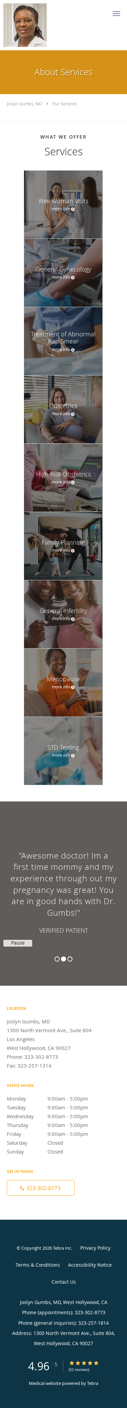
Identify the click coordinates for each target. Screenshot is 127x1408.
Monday (47, 1098)
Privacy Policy (95, 1248)
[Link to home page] (31, 25)
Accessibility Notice (90, 1265)
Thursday (47, 1125)
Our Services (64, 104)
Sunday (35, 1151)
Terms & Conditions (38, 1265)
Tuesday (47, 1107)
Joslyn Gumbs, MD (24, 104)
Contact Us (63, 1282)
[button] (116, 13)
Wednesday (47, 1116)
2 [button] (63, 959)
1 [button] (57, 959)
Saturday (35, 1142)
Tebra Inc (62, 1248)
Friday (47, 1133)
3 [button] (70, 959)
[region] (63, 886)
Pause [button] (18, 943)
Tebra (92, 1383)
